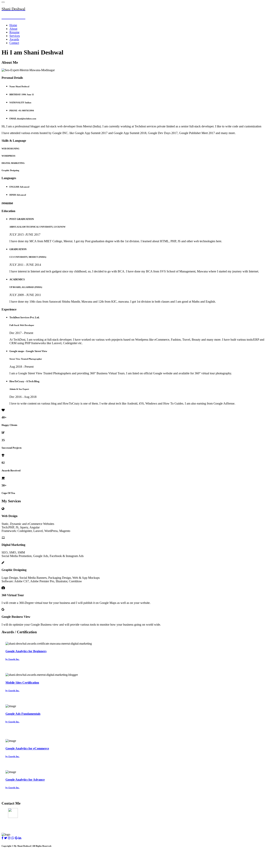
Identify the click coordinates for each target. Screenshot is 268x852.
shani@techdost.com (15, 819)
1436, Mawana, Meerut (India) (22, 811)
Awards (14, 39)
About (13, 28)
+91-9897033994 (12, 826)
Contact (14, 42)
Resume (14, 32)
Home (13, 25)
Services (14, 35)
